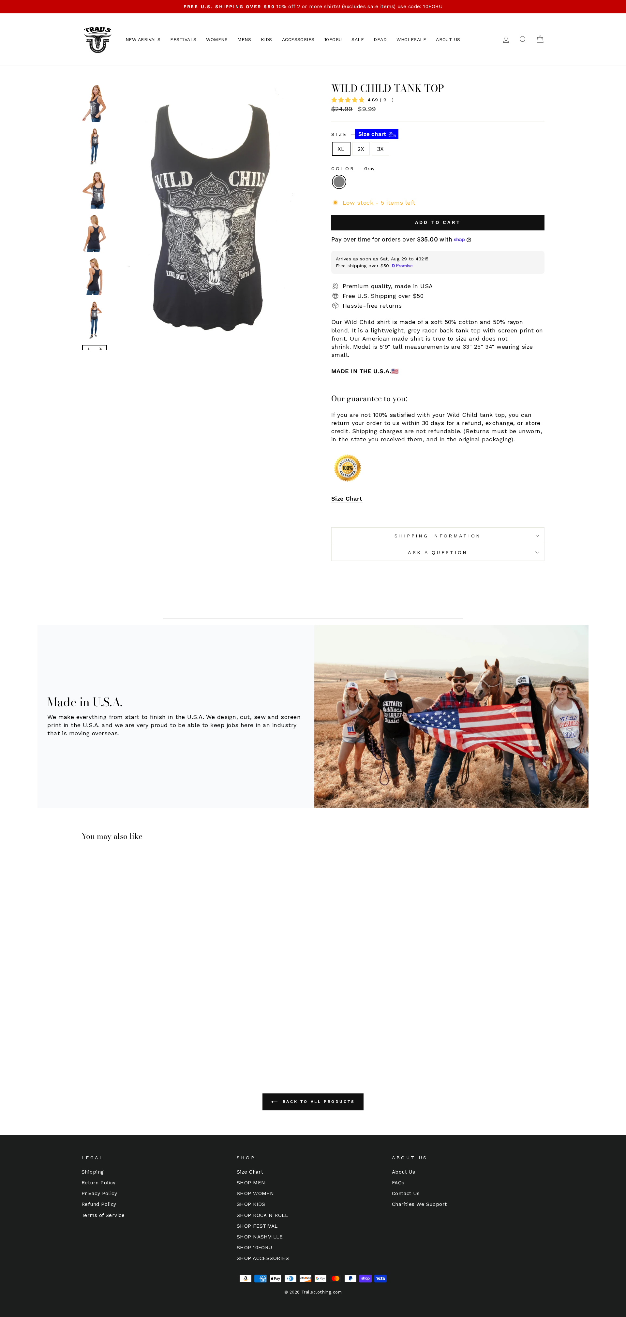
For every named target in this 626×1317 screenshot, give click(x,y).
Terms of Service (103, 1215)
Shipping (93, 1172)
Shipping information (438, 535)
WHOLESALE (411, 39)
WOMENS (217, 39)
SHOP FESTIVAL (257, 1226)
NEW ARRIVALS (143, 39)
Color (352, 168)
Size (359, 134)
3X (380, 148)
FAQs (398, 1183)
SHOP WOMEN (255, 1193)
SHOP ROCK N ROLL (262, 1215)
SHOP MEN (251, 1183)
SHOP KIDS (251, 1204)
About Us (403, 1172)
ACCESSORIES (298, 39)
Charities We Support (419, 1204)
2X (361, 148)
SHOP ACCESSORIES (263, 1258)
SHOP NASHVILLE (260, 1237)
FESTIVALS (183, 39)
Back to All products (317, 1101)
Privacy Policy (99, 1193)
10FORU (333, 39)
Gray (339, 181)
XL (341, 148)
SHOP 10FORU (254, 1248)
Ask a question (438, 552)
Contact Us (406, 1193)
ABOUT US (448, 39)
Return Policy (99, 1183)
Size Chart (347, 498)
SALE (357, 39)
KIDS (266, 39)
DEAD (380, 39)
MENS (244, 39)
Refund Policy (99, 1204)
